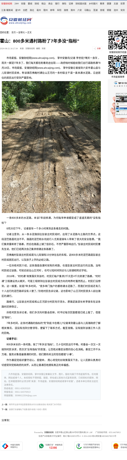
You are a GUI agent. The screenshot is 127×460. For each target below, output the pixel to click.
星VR (17, 10)
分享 (99, 49)
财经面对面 (81, 3)
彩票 (122, 3)
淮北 (32, 10)
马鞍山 (87, 10)
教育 (102, 3)
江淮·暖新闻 (7, 10)
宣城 (102, 10)
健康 (109, 3)
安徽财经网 (6, 3)
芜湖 (95, 10)
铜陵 (109, 10)
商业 (50, 3)
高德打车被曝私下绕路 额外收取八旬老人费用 (28, 409)
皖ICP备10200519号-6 (72, 436)
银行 (57, 3)
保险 (64, 3)
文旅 (116, 3)
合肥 (25, 10)
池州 (116, 10)
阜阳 (59, 10)
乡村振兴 (93, 3)
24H (17, 3)
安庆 (122, 10)
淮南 (66, 10)
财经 (37, 3)
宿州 (45, 10)
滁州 (73, 10)
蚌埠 (52, 10)
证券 (71, 3)
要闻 (30, 3)
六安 (79, 10)
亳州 (39, 10)
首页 (13, 32)
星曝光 (21, 32)
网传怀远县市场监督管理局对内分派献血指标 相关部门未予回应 (35, 405)
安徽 (23, 3)
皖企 (44, 3)
